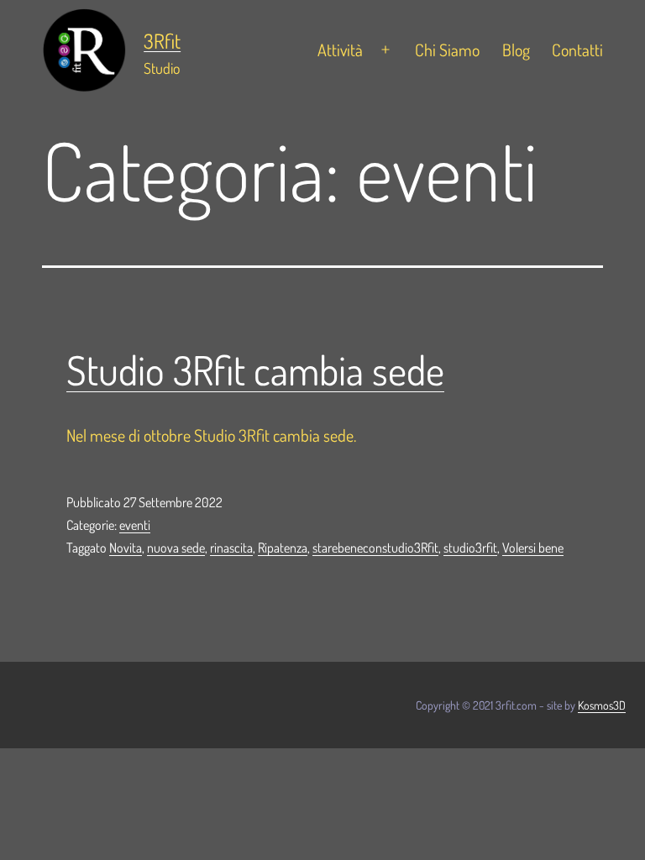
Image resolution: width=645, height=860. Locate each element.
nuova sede (176, 547)
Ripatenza (282, 547)
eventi (134, 525)
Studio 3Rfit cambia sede (255, 369)
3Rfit (162, 41)
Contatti (577, 49)
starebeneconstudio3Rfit (375, 547)
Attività (340, 49)
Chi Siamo (447, 49)
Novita (125, 547)
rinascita (231, 547)
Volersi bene (533, 547)
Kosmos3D (602, 705)
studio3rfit (470, 547)
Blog (516, 49)
